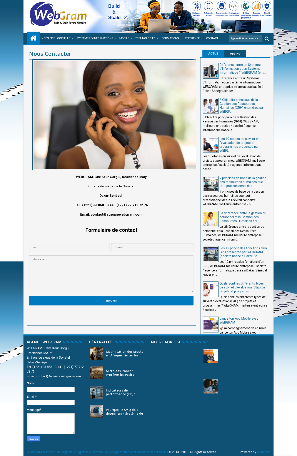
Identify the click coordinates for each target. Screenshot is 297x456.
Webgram (263, 452)
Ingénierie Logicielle (55, 38)
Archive (235, 53)
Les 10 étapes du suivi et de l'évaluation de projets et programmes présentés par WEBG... (239, 145)
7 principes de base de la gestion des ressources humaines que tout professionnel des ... (243, 182)
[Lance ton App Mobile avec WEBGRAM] (211, 324)
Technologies (145, 38)
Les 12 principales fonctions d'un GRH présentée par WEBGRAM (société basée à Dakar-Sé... (243, 252)
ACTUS (213, 53)
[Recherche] (266, 38)
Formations (170, 38)
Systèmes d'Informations (95, 38)
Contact (212, 38)
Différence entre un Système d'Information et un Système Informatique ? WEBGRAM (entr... (243, 69)
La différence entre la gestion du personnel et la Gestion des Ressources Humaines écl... (243, 217)
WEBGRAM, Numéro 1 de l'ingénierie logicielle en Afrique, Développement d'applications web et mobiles (97, 452)
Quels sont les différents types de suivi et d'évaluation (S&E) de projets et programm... (242, 287)
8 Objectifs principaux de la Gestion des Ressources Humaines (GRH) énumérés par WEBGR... (242, 106)
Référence (192, 38)
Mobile (124, 38)
